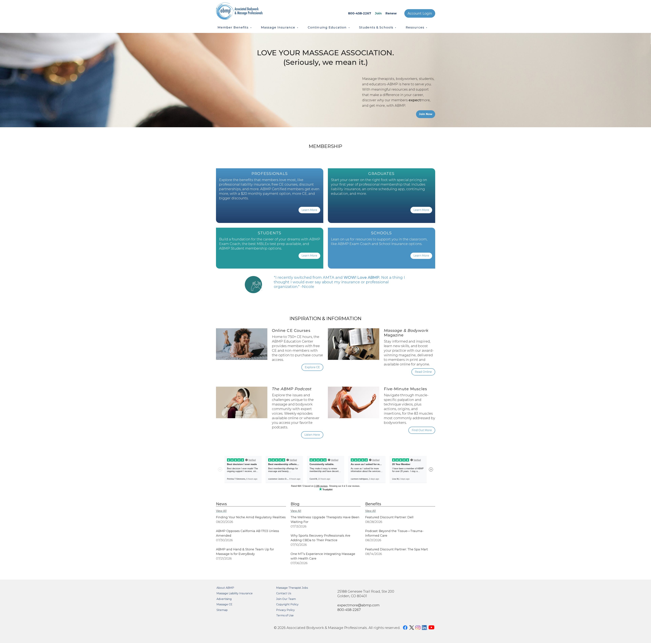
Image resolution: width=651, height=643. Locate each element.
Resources (415, 27)
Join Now (425, 114)
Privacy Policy (285, 610)
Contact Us (283, 593)
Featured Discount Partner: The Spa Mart (396, 549)
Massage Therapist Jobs (292, 587)
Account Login (420, 13)
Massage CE (224, 604)
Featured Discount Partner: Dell (389, 517)
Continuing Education (327, 27)
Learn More (309, 210)
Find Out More (422, 430)
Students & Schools (376, 27)
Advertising (224, 599)
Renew (391, 13)
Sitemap (222, 610)
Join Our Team (286, 599)
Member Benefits (233, 27)
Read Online (423, 371)
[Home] (254, 11)
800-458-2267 (359, 13)
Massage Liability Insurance (234, 593)
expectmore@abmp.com (358, 605)
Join (378, 13)
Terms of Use (285, 615)
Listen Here (312, 434)
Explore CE (312, 367)
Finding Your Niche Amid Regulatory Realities (251, 517)
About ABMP (225, 587)
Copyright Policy (287, 604)
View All (221, 511)
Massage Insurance (278, 27)
